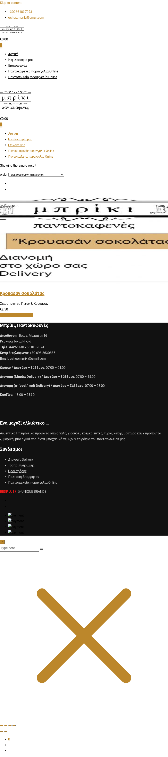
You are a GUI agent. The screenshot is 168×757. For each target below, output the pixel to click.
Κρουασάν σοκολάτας (22, 293)
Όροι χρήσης (17, 471)
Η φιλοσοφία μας (21, 60)
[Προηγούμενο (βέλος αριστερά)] (1, 731)
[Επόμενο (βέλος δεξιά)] (5, 731)
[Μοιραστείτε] (9, 725)
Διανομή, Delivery (21, 460)
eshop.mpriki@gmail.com (26, 17)
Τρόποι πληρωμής (21, 465)
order (4, 174)
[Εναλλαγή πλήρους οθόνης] (5, 725)
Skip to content (11, 3)
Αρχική (13, 54)
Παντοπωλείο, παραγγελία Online (32, 77)
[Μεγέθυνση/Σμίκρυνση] (1, 725)
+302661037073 (20, 12)
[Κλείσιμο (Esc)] (14, 725)
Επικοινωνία (17, 66)
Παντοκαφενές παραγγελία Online (33, 71)
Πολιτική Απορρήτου (23, 477)
